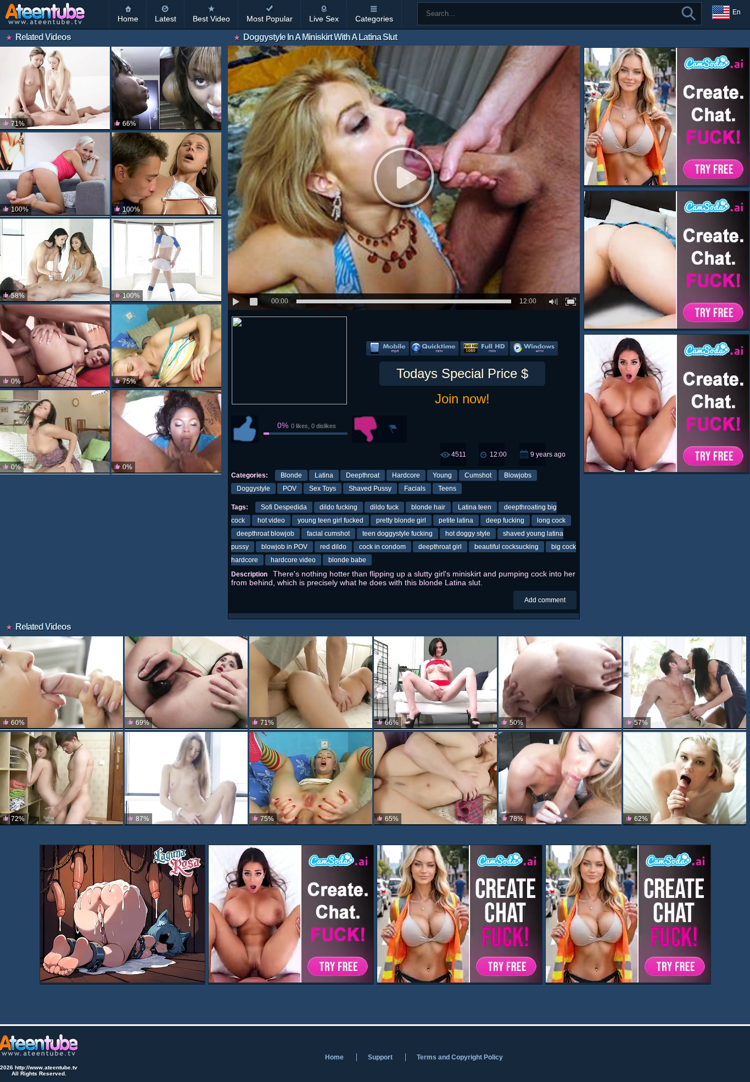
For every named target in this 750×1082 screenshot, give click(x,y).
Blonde (291, 475)
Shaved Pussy (370, 488)
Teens (447, 488)
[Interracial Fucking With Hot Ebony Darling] (166, 88)
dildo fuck (384, 507)
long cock (551, 520)
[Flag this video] (393, 429)
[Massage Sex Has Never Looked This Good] (55, 260)
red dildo (333, 547)
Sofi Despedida (284, 507)
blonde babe (347, 560)
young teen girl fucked (330, 520)
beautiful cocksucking (506, 547)
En (736, 12)
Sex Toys (322, 488)
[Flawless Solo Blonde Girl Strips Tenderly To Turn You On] (55, 174)
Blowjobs (517, 475)
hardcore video (293, 560)
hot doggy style (467, 533)
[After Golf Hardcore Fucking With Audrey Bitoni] (684, 683)
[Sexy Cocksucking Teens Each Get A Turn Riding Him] (55, 88)
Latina (324, 475)
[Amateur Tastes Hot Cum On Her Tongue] (560, 778)
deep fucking (505, 520)
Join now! (462, 398)
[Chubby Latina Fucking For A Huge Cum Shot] (166, 432)
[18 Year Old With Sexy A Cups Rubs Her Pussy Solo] (186, 778)
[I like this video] (245, 429)
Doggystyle (253, 488)
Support (380, 1057)
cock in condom (382, 547)
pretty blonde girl (401, 520)
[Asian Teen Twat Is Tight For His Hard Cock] (435, 778)
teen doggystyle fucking (397, 533)
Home (127, 18)
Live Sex (324, 18)
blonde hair (428, 507)
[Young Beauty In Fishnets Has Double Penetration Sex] (55, 346)
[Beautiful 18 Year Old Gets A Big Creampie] (61, 778)
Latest (165, 18)
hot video (271, 520)
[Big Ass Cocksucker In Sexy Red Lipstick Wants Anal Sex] (186, 683)
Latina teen (474, 507)
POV (289, 488)
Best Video (211, 18)
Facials (415, 488)
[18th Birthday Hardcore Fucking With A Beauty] (684, 778)
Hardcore (406, 475)
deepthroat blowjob (265, 533)
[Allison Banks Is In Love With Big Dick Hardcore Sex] (560, 683)
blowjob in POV (284, 547)
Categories (374, 18)
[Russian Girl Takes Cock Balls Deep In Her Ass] (166, 174)
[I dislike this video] (365, 429)
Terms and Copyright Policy (460, 1057)
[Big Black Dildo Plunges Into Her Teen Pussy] (435, 683)
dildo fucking (338, 507)
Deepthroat (362, 475)
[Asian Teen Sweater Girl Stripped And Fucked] (310, 683)
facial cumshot (328, 533)
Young (442, 475)
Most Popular (270, 18)
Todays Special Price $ (462, 373)
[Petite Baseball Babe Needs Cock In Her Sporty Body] (166, 260)
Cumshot (477, 475)
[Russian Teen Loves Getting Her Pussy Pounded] (55, 432)
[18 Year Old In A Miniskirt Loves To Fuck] (61, 683)
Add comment (545, 600)
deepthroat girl (440, 547)
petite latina (456, 520)
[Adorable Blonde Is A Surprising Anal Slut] (166, 346)
